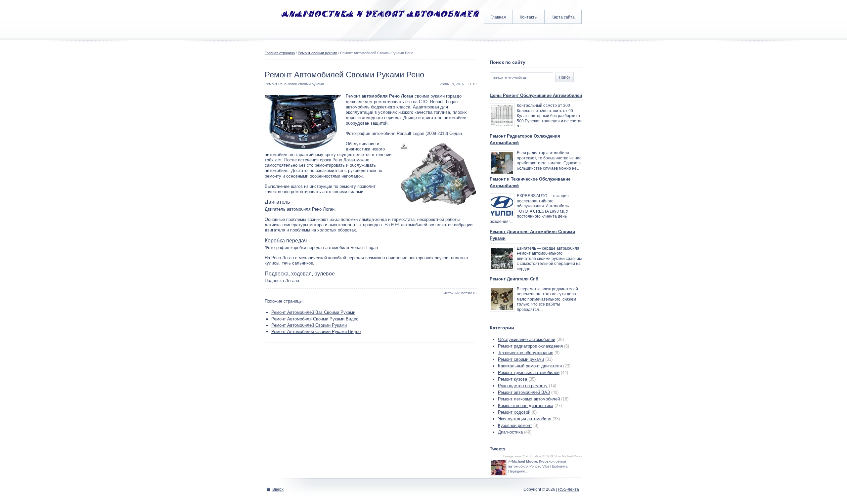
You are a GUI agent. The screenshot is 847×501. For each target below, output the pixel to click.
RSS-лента (568, 489)
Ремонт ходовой (514, 412)
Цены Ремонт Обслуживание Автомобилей (536, 95)
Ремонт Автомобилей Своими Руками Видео (316, 331)
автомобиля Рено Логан (387, 96)
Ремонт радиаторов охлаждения (530, 346)
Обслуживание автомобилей (526, 339)
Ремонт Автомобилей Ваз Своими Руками (313, 312)
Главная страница (280, 53)
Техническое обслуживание (525, 352)
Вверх (278, 489)
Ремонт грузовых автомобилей (528, 372)
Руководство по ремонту (523, 385)
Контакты (529, 17)
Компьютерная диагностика (525, 405)
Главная (498, 17)
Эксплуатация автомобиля (524, 418)
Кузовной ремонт (515, 425)
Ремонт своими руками (317, 53)
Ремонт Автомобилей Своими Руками (309, 325)
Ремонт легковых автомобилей (529, 399)
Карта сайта (563, 17)
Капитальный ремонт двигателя (530, 365)
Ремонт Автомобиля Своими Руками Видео (314, 318)
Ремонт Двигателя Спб (514, 278)
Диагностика (510, 432)
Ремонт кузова (512, 379)
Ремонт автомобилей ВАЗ (524, 392)
